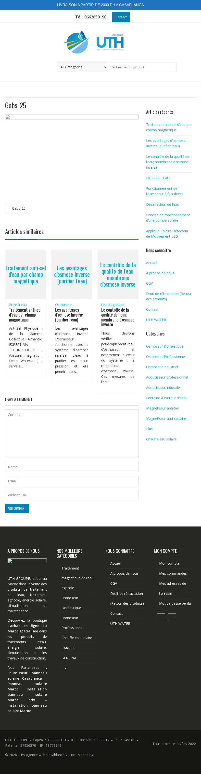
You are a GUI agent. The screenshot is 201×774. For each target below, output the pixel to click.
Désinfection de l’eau (162, 204)
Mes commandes (173, 573)
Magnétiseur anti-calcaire (166, 418)
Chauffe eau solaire (161, 439)
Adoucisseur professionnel (167, 377)
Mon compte (169, 563)
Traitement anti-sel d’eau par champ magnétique (25, 274)
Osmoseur (63, 304)
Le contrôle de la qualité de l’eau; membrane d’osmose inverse (118, 274)
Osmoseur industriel (162, 367)
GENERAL (69, 658)
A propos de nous (160, 273)
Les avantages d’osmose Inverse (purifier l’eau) (72, 274)
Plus (149, 428)
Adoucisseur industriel (163, 387)
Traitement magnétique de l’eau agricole (77, 578)
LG (64, 668)
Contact (121, 17)
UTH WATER (156, 319)
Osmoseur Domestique (164, 346)
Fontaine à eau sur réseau (167, 397)
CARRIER (68, 647)
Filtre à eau (18, 304)
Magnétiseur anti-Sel (162, 408)
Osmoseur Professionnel (166, 356)
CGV (149, 283)
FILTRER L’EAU (158, 177)
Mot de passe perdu (175, 603)
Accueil (151, 262)
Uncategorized (112, 304)
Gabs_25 (18, 208)
